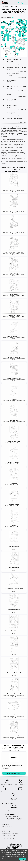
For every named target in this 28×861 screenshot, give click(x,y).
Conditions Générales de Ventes (10, 833)
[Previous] (12, 6)
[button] (14, 757)
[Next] (16, 6)
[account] (19, 2)
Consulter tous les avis (14, 810)
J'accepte (22, 859)
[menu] (25, 2)
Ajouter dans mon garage (14, 773)
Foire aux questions (7, 826)
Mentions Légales (6, 837)
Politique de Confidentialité (9, 835)
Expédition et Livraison (8, 838)
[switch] (13, 17)
